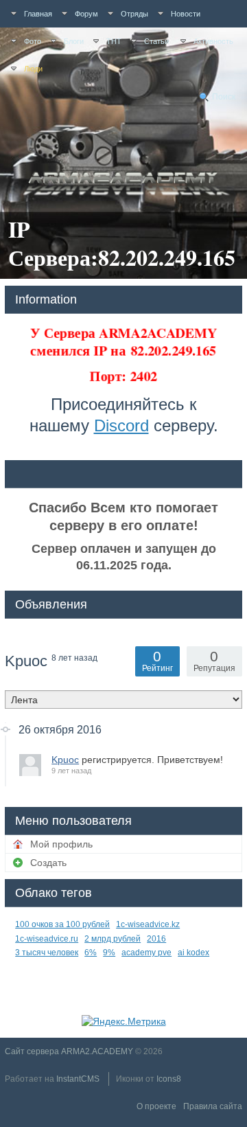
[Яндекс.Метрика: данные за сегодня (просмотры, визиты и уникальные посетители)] (124, 1021)
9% (109, 952)
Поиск (223, 97)
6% (90, 952)
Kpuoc (65, 759)
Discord (121, 425)
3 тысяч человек (46, 952)
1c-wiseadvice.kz (148, 924)
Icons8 (168, 1079)
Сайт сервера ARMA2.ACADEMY (69, 1051)
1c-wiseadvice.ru (46, 939)
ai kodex (193, 952)
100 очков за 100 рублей (62, 924)
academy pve (146, 952)
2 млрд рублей (112, 939)
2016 (156, 939)
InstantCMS (77, 1079)
